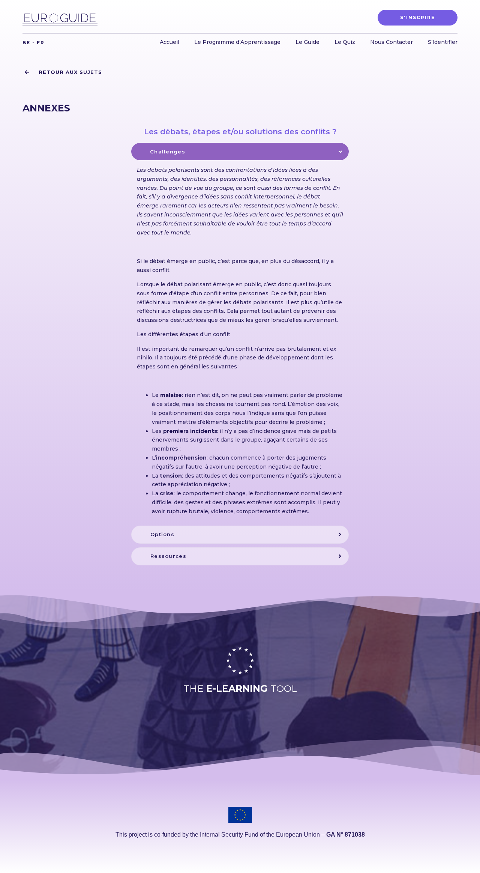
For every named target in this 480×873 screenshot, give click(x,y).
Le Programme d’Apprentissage (237, 42)
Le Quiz (344, 42)
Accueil (169, 42)
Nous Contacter (391, 42)
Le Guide (308, 42)
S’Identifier (443, 42)
